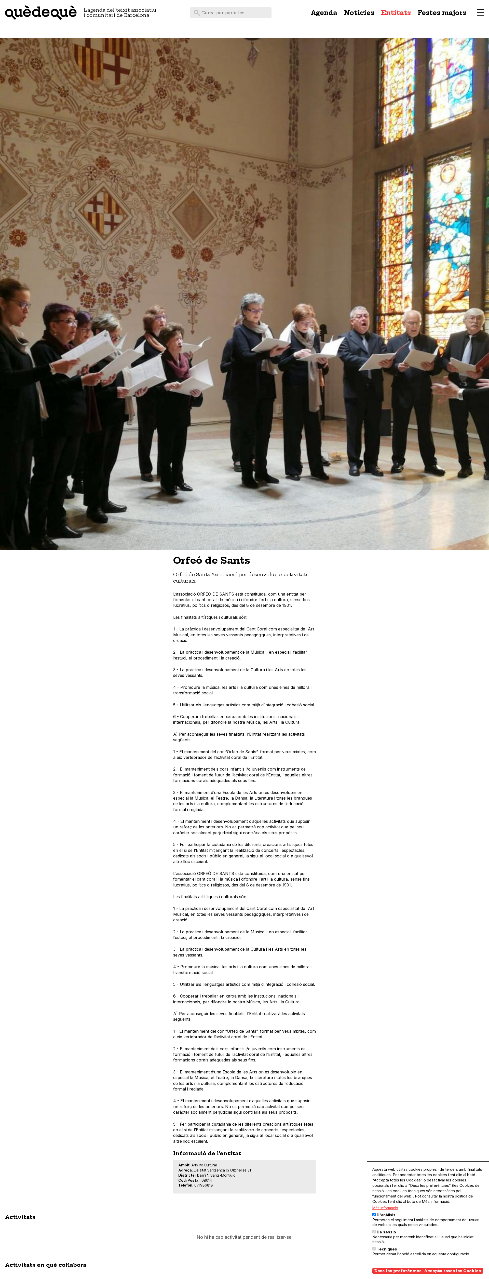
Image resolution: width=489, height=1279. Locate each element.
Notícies (359, 13)
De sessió (386, 1232)
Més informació (385, 1208)
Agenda (324, 13)
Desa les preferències (398, 1271)
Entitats (396, 13)
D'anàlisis (386, 1215)
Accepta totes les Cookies (452, 1271)
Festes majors (442, 13)
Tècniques (387, 1249)
